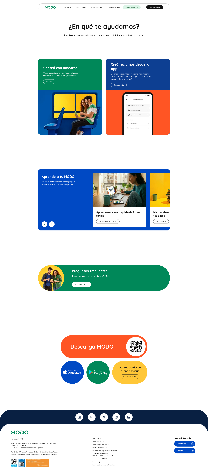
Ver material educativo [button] (108, 221)
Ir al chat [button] (49, 81)
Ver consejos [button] (161, 221)
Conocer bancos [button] (129, 376)
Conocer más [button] (119, 85)
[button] (44, 224)
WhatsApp (182, 444)
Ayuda (180, 450)
